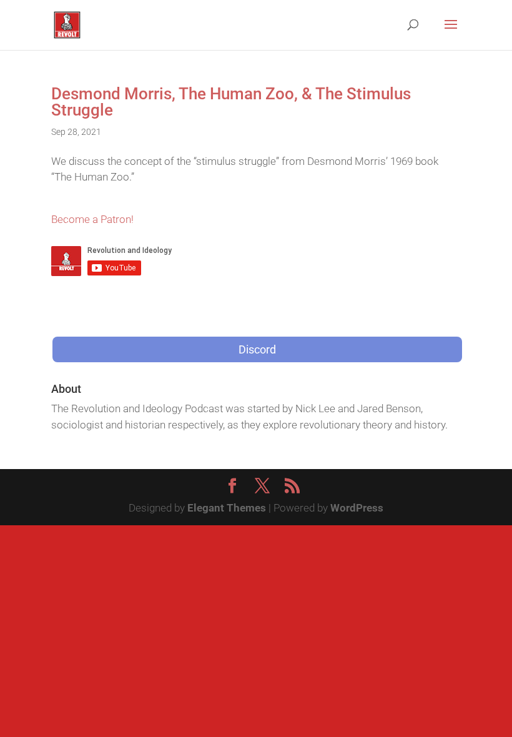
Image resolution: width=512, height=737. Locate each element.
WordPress (356, 508)
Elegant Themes (226, 508)
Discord (257, 349)
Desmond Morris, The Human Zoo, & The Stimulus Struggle (231, 101)
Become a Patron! (92, 219)
